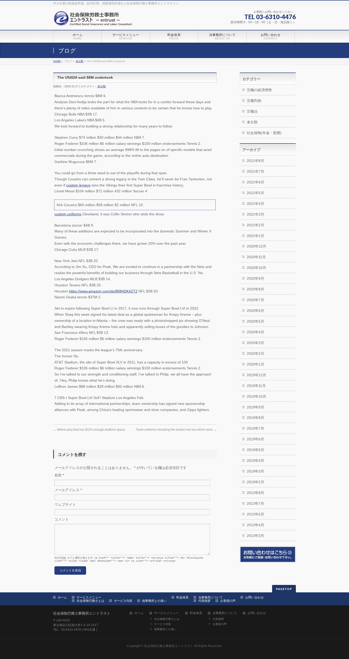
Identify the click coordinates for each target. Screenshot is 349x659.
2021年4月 (255, 204)
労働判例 (254, 101)
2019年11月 (256, 386)
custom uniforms (67, 214)
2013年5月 (255, 514)
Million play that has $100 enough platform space (89, 429)
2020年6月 (255, 311)
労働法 (252, 111)
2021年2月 (255, 225)
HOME (57, 61)
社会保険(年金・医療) (264, 133)
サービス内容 (123, 601)
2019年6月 (255, 439)
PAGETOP (284, 589)
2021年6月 (255, 182)
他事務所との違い (154, 601)
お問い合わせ (254, 597)
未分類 (79, 61)
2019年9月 (255, 407)
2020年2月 (255, 353)
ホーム (62, 597)
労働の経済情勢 (259, 90)
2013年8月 (255, 493)
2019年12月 (256, 375)
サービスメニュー (89, 597)
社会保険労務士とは (90, 601)
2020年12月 (256, 246)
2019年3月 (255, 471)
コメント (61, 519)
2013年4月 (255, 525)
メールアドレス (68, 490)
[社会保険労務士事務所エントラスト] (94, 20)
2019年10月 (256, 396)
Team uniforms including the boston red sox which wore (176, 429)
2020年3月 (255, 343)
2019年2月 (255, 482)
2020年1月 (255, 364)
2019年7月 (255, 428)
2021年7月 (255, 171)
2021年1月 (255, 236)
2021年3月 (255, 214)
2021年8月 (255, 161)
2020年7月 (255, 300)
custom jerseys (78, 185)
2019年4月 (255, 460)
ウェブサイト (65, 504)
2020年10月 (256, 268)
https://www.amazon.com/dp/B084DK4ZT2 (103, 291)
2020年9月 (255, 278)
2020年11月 (256, 257)
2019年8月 (255, 418)
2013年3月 (255, 536)
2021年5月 (255, 193)
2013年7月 (255, 503)
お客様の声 (228, 601)
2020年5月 (255, 321)
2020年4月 (255, 332)
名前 (59, 475)
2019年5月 (255, 450)
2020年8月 (255, 289)
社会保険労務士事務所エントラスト (168, 646)
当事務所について (210, 597)
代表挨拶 (204, 601)
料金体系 (182, 597)
